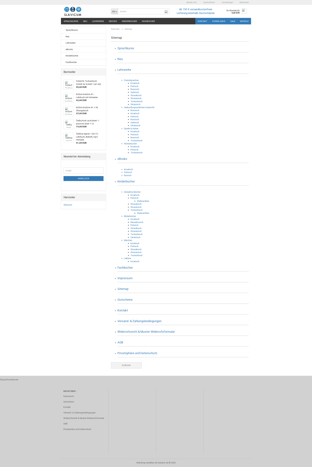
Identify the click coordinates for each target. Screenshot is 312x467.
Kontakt (202, 21)
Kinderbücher (129, 21)
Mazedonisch (136, 222)
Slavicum (68, 205)
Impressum (125, 278)
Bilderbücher (130, 216)
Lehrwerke (98, 21)
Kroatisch (134, 83)
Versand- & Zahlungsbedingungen (139, 321)
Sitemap (123, 289)
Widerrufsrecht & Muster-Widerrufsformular (146, 331)
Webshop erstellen (145, 462)
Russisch (134, 89)
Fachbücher (148, 21)
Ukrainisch (135, 104)
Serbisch (134, 92)
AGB (120, 342)
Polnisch (134, 86)
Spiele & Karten (131, 128)
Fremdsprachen (131, 80)
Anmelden (83, 178)
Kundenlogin (227, 2)
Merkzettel (244, 2)
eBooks (113, 21)
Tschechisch (136, 101)
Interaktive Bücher (132, 192)
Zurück (126, 365)
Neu (85, 21)
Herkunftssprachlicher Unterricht (139, 107)
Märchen (128, 240)
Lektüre (127, 258)
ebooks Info (191, 2)
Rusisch (127, 175)
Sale (232, 21)
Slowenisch (136, 98)
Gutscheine (125, 299)
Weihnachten (143, 201)
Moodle (244, 21)
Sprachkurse (71, 21)
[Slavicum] (84, 11)
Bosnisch (134, 110)
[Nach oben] (303, 462)
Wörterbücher (130, 143)
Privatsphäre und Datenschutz (137, 353)
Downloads (218, 21)
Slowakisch (136, 95)
